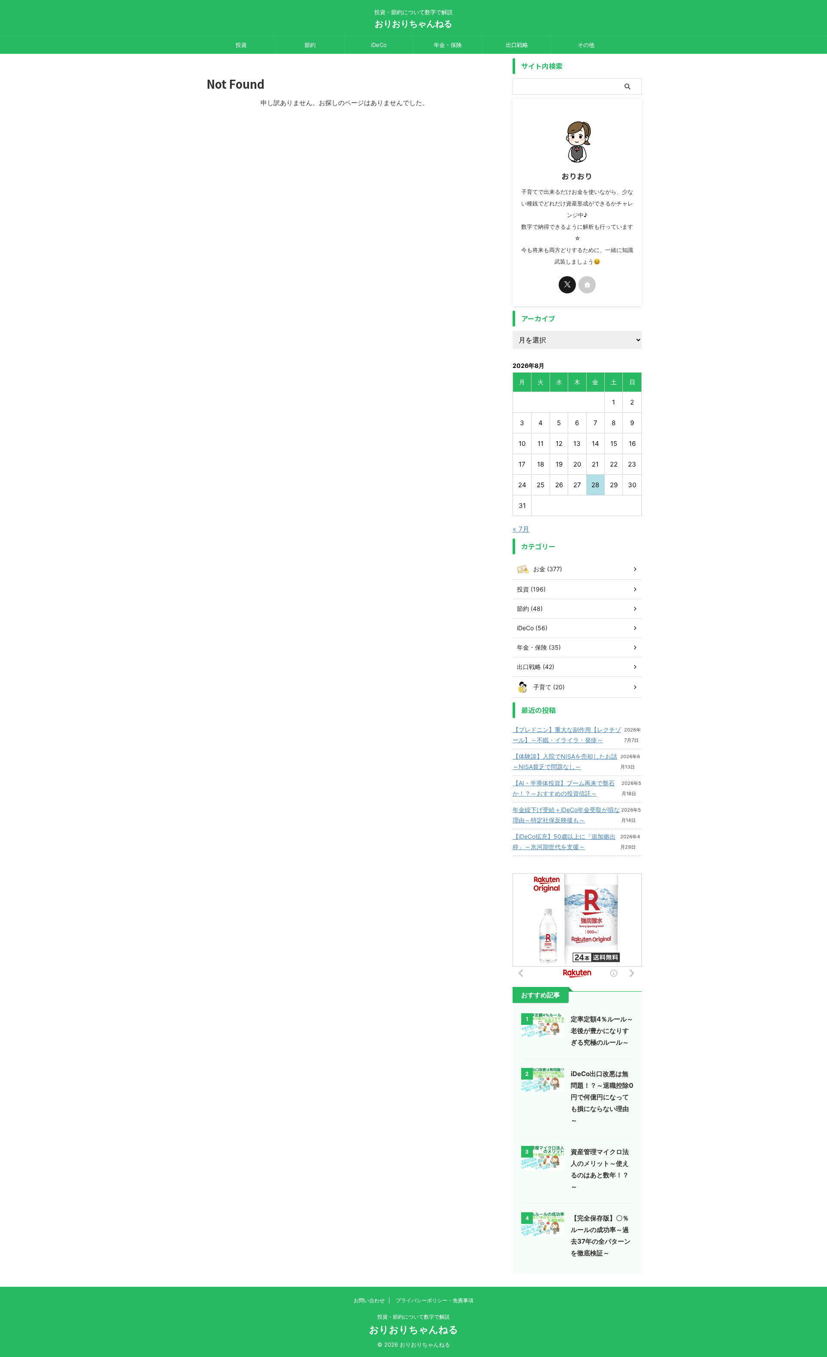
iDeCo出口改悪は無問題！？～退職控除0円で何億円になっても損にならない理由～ (602, 1097)
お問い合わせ (369, 1300)
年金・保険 (448, 44)
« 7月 (521, 529)
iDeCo (379, 44)
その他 (586, 44)
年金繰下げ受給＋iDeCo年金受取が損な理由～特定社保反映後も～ (566, 815)
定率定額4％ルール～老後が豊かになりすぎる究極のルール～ (602, 1030)
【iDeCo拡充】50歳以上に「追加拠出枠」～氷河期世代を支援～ (564, 841)
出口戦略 (517, 44)
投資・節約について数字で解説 (413, 1316)
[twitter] (567, 284)
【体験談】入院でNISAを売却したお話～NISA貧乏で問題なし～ (565, 761)
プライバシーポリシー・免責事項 (434, 1300)
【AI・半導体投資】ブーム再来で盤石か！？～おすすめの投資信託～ (564, 788)
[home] (587, 284)
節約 (310, 44)
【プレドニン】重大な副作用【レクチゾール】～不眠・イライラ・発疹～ (567, 735)
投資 (241, 44)
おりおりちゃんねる (413, 24)
